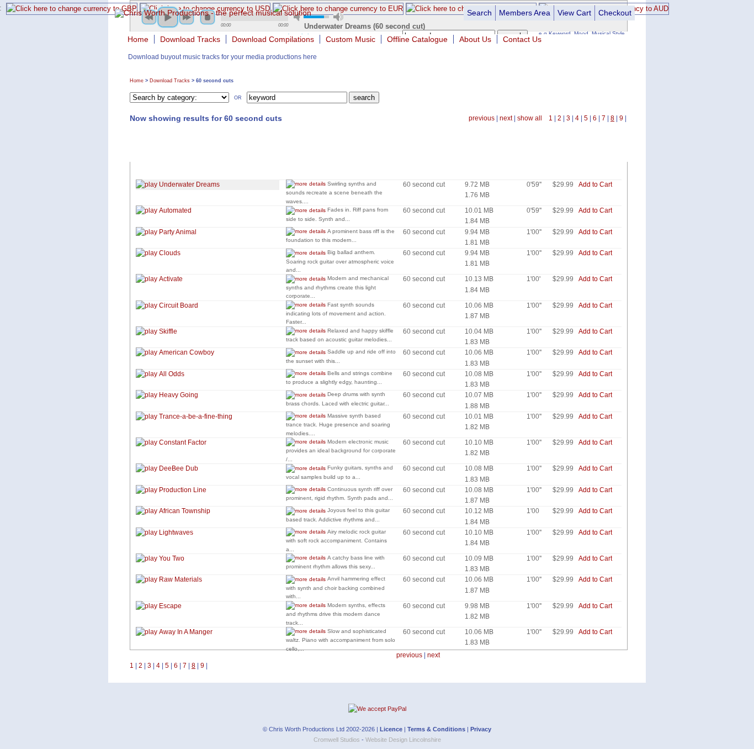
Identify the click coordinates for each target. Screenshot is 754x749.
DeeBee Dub (177, 468)
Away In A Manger (185, 632)
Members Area (524, 12)
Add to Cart (595, 184)
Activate (170, 279)
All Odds (170, 374)
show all (529, 118)
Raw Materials (179, 579)
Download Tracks (190, 39)
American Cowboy (185, 352)
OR (238, 97)
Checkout (614, 12)
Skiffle (167, 331)
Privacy (480, 729)
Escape (169, 606)
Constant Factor (181, 442)
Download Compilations (273, 39)
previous (482, 118)
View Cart (574, 12)
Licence (391, 729)
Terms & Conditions (436, 729)
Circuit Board (177, 305)
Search (479, 12)
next (506, 118)
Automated (174, 210)
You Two (170, 558)
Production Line (181, 490)
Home (138, 39)
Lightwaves (175, 532)
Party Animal (177, 232)
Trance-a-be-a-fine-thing (194, 416)
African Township (183, 511)
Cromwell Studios (337, 739)
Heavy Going (177, 395)
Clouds (168, 253)
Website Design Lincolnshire (403, 739)
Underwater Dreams (188, 184)
